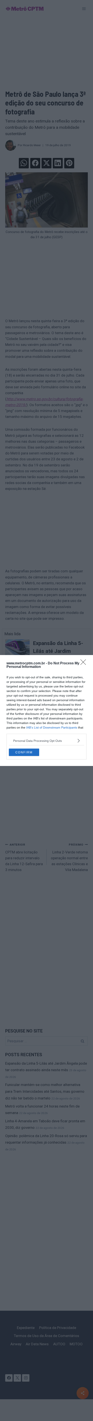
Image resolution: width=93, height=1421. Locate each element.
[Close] (84, 663)
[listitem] (46, 740)
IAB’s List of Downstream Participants (51, 727)
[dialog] (46, 710)
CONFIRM (24, 752)
